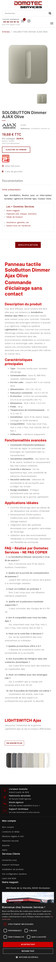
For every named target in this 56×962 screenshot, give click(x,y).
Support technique (10, 865)
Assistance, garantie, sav (17, 222)
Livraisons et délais (11, 832)
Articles (6, 32)
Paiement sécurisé (10, 841)
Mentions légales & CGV (13, 836)
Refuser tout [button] (28, 951)
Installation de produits (13, 869)
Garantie (6, 845)
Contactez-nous (9, 860)
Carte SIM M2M (9, 878)
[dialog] (28, 932)
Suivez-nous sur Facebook (18, 226)
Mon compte (8, 827)
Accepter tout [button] (28, 944)
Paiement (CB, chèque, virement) (21, 214)
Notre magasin (13, 210)
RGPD (4, 850)
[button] (28, 957)
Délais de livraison (14, 217)
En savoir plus (14, 743)
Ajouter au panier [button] (16, 150)
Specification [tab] (28, 245)
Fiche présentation (11, 189)
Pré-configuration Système (14, 874)
